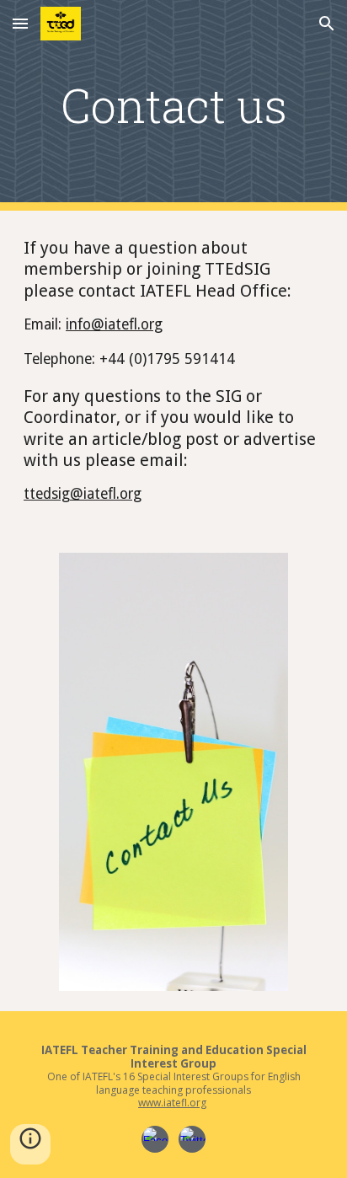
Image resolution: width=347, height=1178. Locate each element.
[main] (173, 105)
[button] (20, 23)
